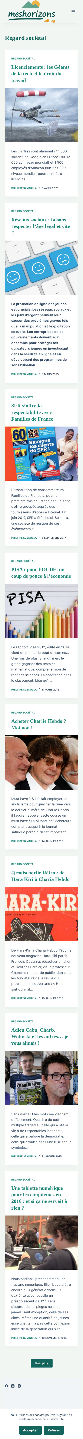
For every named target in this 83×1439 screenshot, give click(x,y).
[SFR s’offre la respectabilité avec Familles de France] (41, 454)
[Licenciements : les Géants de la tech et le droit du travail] (41, 115)
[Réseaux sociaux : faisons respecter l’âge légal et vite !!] (41, 268)
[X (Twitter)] (12, 1386)
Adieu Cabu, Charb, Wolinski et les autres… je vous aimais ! (39, 1036)
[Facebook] (6, 1386)
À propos (11, 1399)
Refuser (54, 1430)
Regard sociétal (23, 58)
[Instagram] (19, 1386)
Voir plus (41, 1363)
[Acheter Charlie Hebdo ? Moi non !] (41, 762)
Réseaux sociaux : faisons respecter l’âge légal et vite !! (40, 226)
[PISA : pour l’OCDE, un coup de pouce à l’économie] (41, 611)
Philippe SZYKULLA (36, 1399)
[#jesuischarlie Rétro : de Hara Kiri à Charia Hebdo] (41, 914)
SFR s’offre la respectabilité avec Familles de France (32, 412)
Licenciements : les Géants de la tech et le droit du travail (40, 73)
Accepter (30, 1430)
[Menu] (73, 11)
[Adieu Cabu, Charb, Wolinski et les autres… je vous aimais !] (41, 1078)
